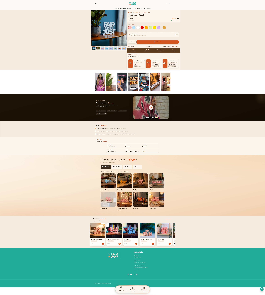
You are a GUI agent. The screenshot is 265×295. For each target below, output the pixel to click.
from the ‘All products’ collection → (140, 12)
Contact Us (136, 270)
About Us (136, 255)
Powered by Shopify (107, 283)
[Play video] (151, 107)
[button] (96, 3)
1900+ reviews (175, 20)
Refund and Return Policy (140, 262)
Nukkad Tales (100, 283)
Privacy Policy (137, 260)
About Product (137, 257)
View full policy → (175, 46)
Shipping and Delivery (139, 265)
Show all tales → (168, 219)
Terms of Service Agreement (141, 267)
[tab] (106, 167)
